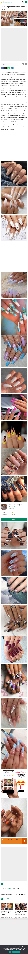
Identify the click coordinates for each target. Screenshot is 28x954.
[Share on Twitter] (5, 68)
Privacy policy (16, 951)
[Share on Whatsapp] (8, 68)
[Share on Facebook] (2, 68)
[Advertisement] (14, 44)
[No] (26, 949)
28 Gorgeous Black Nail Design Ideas (21, 912)
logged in (9, 888)
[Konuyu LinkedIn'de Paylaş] (12, 68)
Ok (10, 951)
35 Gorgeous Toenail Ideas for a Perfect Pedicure (6, 913)
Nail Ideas (5, 64)
